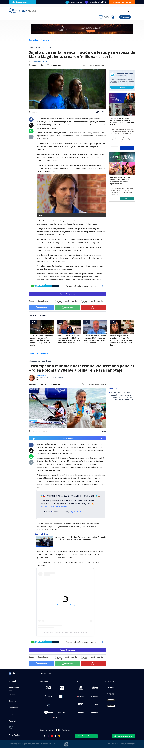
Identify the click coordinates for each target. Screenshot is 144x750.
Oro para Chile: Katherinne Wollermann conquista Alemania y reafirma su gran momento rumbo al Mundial (80, 538)
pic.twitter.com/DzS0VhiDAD (54, 507)
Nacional (21, 17)
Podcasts (12, 17)
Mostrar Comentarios (67, 294)
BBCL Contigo (91, 17)
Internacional (31, 17)
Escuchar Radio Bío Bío (123, 2)
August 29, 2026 (76, 511)
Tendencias (60, 17)
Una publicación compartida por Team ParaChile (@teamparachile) (65, 632)
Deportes (51, 17)
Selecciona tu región (19, 2)
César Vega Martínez (39, 62)
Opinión (69, 17)
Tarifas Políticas (14, 735)
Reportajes (13, 721)
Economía (42, 17)
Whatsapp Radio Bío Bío (125, 736)
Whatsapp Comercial (87, 736)
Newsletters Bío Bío (75, 2)
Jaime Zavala (41, 375)
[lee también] (45, 541)
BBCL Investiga (79, 17)
